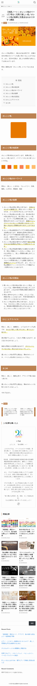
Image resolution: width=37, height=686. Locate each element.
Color (5, 22)
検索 (32, 623)
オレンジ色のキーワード (14, 90)
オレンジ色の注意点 (12, 96)
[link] (18, 504)
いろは (18, 441)
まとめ (8, 103)
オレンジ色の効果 (12, 93)
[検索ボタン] (34, 2)
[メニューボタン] (2, 2)
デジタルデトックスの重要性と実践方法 (13, 648)
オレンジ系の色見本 (12, 87)
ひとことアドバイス (12, 99)
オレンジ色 (9, 84)
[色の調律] (18, 2)
